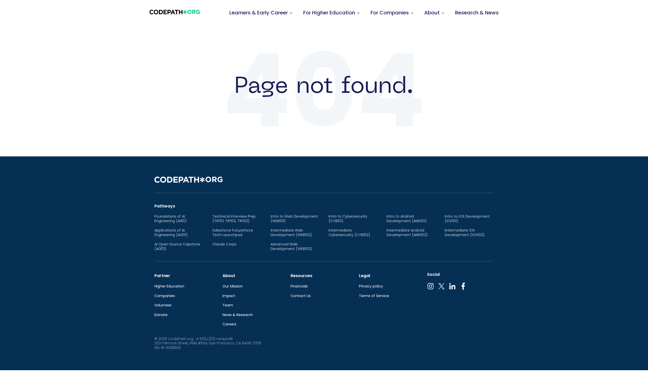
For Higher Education (329, 12)
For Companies (390, 12)
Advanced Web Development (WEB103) (291, 246)
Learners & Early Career (258, 12)
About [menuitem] (228, 276)
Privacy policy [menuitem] (371, 286)
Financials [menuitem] (299, 286)
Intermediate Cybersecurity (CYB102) (349, 232)
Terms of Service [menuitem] (374, 296)
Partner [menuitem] (162, 276)
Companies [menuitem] (164, 296)
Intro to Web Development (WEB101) (294, 218)
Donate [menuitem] (161, 315)
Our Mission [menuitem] (232, 286)
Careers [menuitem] (229, 324)
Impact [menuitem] (228, 296)
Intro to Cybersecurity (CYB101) (348, 218)
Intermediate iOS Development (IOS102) (465, 232)
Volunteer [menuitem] (163, 305)
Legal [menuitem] (364, 276)
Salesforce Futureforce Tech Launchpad (232, 232)
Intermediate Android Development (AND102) (407, 232)
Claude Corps (224, 244)
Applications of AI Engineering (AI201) (171, 232)
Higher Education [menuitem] (169, 286)
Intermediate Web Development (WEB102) (291, 232)
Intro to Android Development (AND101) (407, 218)
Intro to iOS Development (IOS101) (467, 218)
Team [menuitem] (227, 305)
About (432, 12)
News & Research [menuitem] (237, 315)
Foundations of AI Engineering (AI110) (170, 218)
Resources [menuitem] (301, 276)
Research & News (477, 12)
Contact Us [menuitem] (301, 296)
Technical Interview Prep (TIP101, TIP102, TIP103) (234, 218)
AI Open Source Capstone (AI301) (177, 246)
